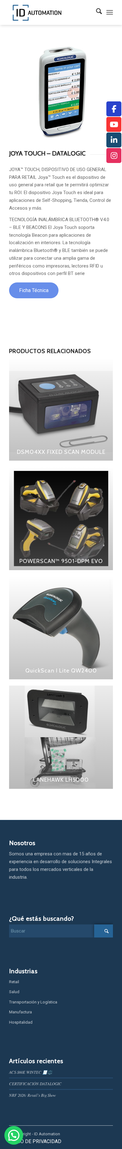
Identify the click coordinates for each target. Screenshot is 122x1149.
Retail (14, 981)
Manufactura (20, 1012)
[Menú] (109, 12)
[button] (13, 1135)
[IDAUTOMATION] (50, 12)
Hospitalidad (21, 1022)
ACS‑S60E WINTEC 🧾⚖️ (30, 1072)
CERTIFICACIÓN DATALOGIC (35, 1083)
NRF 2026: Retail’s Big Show (32, 1095)
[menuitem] (96, 12)
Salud (14, 991)
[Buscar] (96, 12)
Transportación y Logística (33, 1002)
